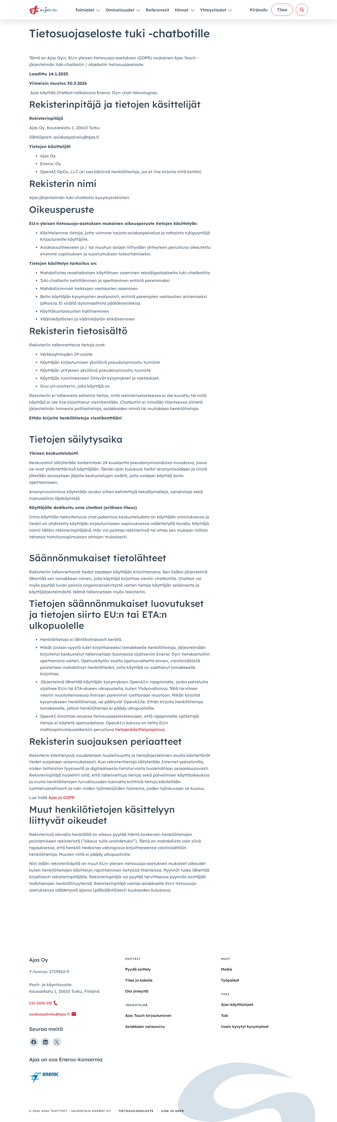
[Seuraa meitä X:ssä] (56, 1042)
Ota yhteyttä (136, 991)
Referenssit (157, 10)
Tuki (224, 1015)
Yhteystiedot (213, 10)
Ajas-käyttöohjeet (237, 1004)
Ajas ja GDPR (61, 797)
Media (226, 969)
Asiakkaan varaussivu (145, 1026)
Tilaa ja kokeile (138, 980)
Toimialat (85, 10)
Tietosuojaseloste (136, 1111)
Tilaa (282, 9)
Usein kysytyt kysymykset (244, 1026)
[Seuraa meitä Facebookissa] (33, 1042)
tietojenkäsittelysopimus (140, 729)
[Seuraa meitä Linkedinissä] (45, 1042)
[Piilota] (97, 10)
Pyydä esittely (138, 969)
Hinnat (182, 10)
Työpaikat (230, 980)
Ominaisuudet (120, 10)
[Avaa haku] (302, 10)
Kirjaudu (259, 9)
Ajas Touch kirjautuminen (148, 1015)
